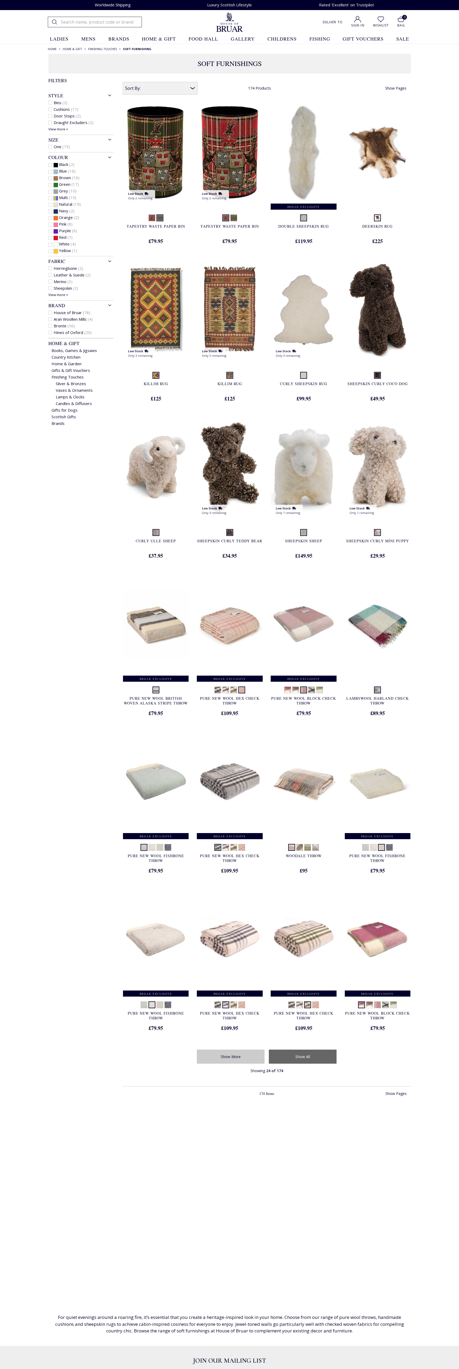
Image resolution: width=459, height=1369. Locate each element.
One (62, 146)
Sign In (357, 25)
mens (88, 39)
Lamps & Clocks (70, 396)
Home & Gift (63, 343)
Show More (231, 1056)
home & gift (159, 39)
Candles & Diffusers (74, 403)
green (69, 184)
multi (67, 197)
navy (66, 210)
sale (402, 39)
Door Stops (67, 115)
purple (68, 230)
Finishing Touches (68, 377)
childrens (282, 39)
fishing (319, 39)
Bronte (64, 325)
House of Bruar (72, 312)
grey (67, 190)
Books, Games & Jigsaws (74, 350)
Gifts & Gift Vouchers (71, 370)
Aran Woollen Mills (73, 319)
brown (69, 177)
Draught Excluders (74, 122)
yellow (68, 250)
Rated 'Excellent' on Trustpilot (346, 4)
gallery (243, 39)
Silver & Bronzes (71, 383)
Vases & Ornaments (74, 390)
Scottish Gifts (64, 416)
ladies (59, 39)
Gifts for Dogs (65, 410)
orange (69, 217)
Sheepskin (66, 288)
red (66, 237)
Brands (58, 423)
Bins (60, 102)
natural (70, 204)
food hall (203, 39)
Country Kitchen (66, 357)
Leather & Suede (72, 275)
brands (118, 39)
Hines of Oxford (73, 332)
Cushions (66, 109)
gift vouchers (363, 39)
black (66, 164)
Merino (63, 281)
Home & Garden (67, 363)
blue (67, 171)
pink (66, 224)
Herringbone (68, 268)
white (67, 243)
